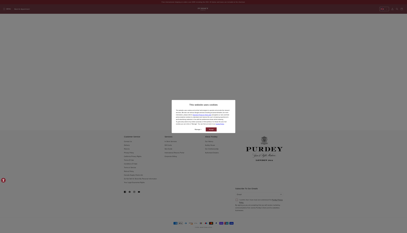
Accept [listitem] (211, 129)
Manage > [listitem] (198, 129)
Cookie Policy (220, 124)
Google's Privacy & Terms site (202, 115)
